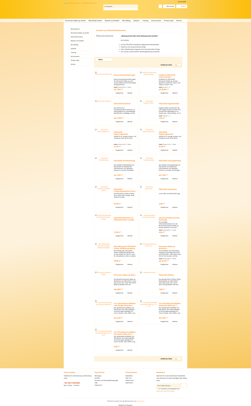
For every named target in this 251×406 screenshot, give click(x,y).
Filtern (100, 59)
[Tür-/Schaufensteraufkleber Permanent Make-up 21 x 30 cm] (103, 340)
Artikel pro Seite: (166, 65)
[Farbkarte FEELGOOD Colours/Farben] (148, 83)
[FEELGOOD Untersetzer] (148, 197)
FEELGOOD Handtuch (122, 104)
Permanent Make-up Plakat (124, 275)
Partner (73, 64)
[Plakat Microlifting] (148, 283)
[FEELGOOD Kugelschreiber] (148, 111)
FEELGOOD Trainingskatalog (170, 161)
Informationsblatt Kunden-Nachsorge (169, 219)
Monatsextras (75, 29)
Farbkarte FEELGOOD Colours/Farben (167, 76)
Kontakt (97, 378)
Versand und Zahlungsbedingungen (106, 380)
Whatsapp (98, 376)
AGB (96, 383)
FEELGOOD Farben (77, 37)
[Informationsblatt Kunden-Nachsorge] (148, 225)
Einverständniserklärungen (124, 75)
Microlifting (74, 45)
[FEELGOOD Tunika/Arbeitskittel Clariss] (103, 197)
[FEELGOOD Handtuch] (103, 111)
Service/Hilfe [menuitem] (181, 2)
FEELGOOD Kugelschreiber (169, 104)
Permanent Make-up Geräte (80, 33)
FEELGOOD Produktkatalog (124, 161)
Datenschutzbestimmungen (165, 391)
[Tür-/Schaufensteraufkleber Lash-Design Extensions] (103, 311)
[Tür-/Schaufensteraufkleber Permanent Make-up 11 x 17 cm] (148, 311)
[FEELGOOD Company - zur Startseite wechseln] (84, 10)
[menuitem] (120, 7)
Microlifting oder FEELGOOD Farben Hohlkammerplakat (125, 247)
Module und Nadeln (77, 41)
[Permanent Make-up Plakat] (103, 283)
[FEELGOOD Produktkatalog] (103, 168)
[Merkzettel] (160, 6)
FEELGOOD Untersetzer (168, 189)
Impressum (98, 385)
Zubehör (73, 49)
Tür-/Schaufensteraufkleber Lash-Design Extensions (125, 304)
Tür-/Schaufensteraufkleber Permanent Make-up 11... (170, 304)
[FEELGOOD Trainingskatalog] (148, 168)
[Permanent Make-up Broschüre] (148, 254)
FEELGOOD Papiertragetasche (121, 133)
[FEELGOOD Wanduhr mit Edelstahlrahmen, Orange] (103, 225)
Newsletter (129, 376)
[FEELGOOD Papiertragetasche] (103, 140)
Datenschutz (130, 380)
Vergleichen (119, 93)
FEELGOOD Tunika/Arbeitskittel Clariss (124, 190)
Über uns (129, 378)
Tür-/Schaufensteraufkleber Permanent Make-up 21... (125, 333)
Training (73, 52)
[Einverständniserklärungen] (103, 83)
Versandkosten (140, 401)
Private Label (75, 60)
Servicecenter (75, 56)
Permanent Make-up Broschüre (167, 247)
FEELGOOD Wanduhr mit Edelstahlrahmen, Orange (124, 219)
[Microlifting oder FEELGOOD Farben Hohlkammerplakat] (103, 254)
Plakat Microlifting (166, 275)
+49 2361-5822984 (72, 383)
